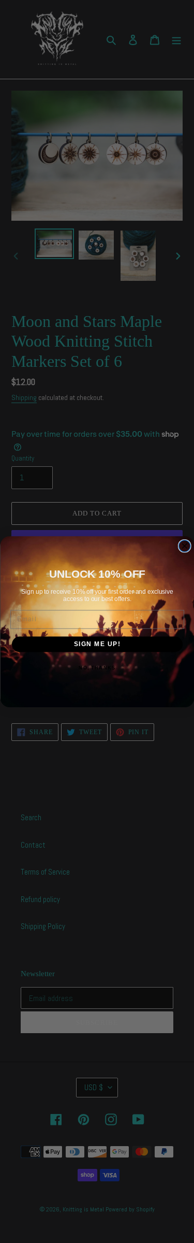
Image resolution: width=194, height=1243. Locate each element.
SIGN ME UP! (97, 643)
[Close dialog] (184, 546)
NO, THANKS (97, 667)
